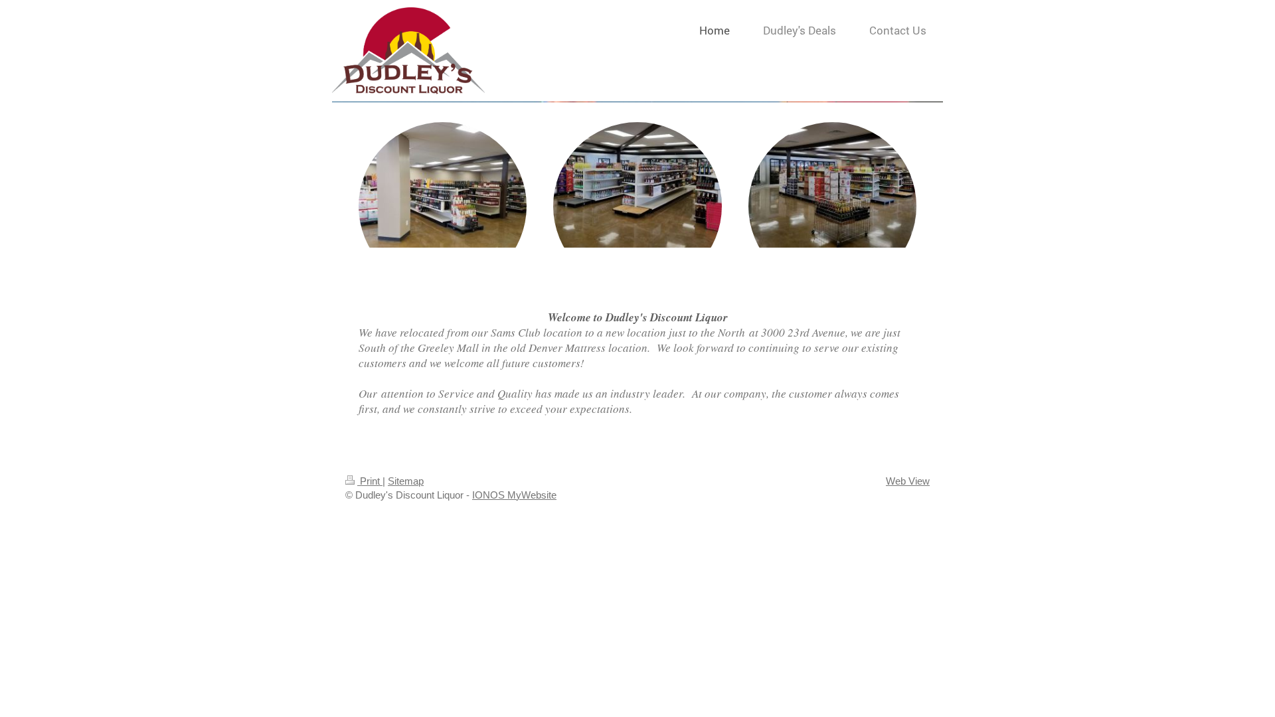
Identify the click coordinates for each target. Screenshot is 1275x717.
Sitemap (406, 481)
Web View (908, 481)
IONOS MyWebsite (514, 495)
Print (369, 481)
